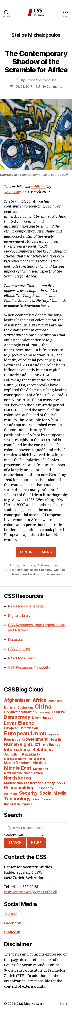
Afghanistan (17, 700)
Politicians (10, 793)
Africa (14, 565)
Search (15, 842)
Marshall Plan (37, 758)
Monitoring (40, 768)
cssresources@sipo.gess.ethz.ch (30, 892)
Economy (45, 570)
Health (55, 739)
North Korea (17, 778)
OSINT (61, 783)
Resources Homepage (26, 606)
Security (28, 793)
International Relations (28, 749)
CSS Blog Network (30, 1004)
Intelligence (51, 745)
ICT (38, 744)
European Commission (21, 728)
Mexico (39, 762)
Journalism (12, 754)
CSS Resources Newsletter (30, 667)
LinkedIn (12, 932)
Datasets (15, 639)
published (38, 187)
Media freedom (17, 763)
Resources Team (21, 658)
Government (34, 739)
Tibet (36, 799)
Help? (36, 842)
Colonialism (29, 570)
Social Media (53, 793)
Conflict (59, 570)
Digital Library (19, 615)
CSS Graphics (19, 649)
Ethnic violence (51, 574)
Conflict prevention (20, 712)
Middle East (17, 768)
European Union (25, 733)
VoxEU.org (13, 192)
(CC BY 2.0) (59, 175)
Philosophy (44, 788)
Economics (27, 565)
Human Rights (18, 744)
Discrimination (42, 717)
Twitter (10, 914)
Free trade (12, 739)
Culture (58, 712)
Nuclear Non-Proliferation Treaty (29, 783)
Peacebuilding (19, 787)
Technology (17, 799)
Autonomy (55, 700)
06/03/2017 (23, 86)
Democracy (17, 717)
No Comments (52, 86)
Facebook (12, 923)
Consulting (44, 712)
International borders (24, 574)
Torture (45, 799)
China (43, 706)
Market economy (15, 758)
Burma (10, 707)
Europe (26, 723)
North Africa (33, 773)
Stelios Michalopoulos (40, 80)
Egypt (10, 723)
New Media (13, 773)
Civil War (43, 565)
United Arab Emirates (18, 803)
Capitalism (25, 707)
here (44, 305)
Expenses (54, 734)
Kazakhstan (32, 754)
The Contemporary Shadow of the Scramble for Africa (36, 61)
